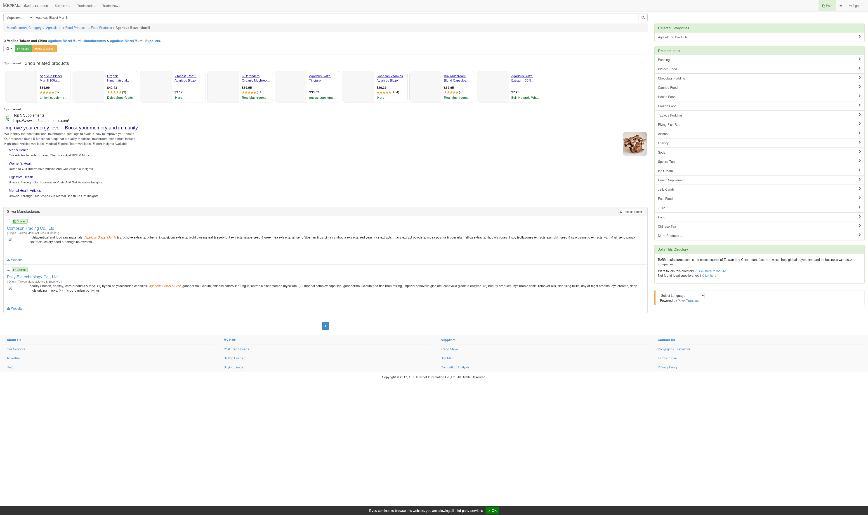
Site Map (447, 358)
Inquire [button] (24, 48)
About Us (14, 339)
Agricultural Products (673, 37)
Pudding (664, 59)
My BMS (230, 339)
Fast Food (665, 198)
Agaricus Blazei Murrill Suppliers (135, 40)
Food (661, 217)
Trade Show (449, 349)
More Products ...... (671, 235)
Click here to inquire (712, 271)
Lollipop (663, 143)
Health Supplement (671, 180)
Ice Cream (665, 171)
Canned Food (668, 87)
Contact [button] (21, 221)
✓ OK (492, 511)
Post (828, 5)
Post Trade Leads (236, 349)
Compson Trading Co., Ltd (30, 228)
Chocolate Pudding (671, 78)
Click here (709, 275)
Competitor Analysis (455, 367)
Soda (661, 152)
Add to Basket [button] (45, 48)
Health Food (667, 96)
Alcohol (663, 133)
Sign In (856, 5)
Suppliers (61, 5)
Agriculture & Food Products (66, 27)
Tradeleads (85, 5)
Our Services (16, 349)
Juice (661, 208)
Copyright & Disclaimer (674, 349)
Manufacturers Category (24, 27)
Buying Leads (233, 367)
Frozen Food (667, 106)
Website (16, 260)
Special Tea (666, 161)
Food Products (101, 27)
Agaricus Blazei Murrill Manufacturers (77, 40)
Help (10, 367)
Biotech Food (667, 69)
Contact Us (666, 339)
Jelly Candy (666, 189)
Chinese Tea (667, 226)
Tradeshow (110, 5)
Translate (693, 300)
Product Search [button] (633, 211)
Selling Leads (233, 358)
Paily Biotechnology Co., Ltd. (33, 276)
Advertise (13, 358)
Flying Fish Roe (669, 124)
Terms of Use (667, 358)
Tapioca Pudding (670, 115)
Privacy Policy (667, 367)
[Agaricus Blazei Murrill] (17, 245)
